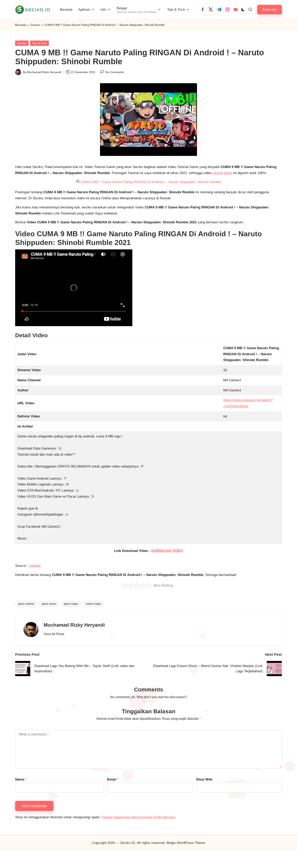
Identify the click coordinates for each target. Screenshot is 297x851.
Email (113, 779)
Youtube (35, 566)
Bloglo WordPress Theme (185, 843)
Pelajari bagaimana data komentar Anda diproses (138, 817)
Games (35, 24)
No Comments (114, 72)
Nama (21, 779)
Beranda (20, 24)
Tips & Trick (39, 43)
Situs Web (204, 779)
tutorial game (222, 173)
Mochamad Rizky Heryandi (74, 625)
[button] (269, 9)
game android (26, 603)
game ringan (71, 603)
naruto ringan (93, 603)
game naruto (49, 603)
